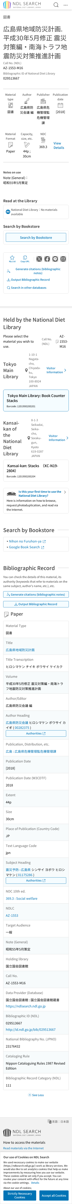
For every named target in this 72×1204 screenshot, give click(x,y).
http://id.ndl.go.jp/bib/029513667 (31, 1029)
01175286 (25, 874)
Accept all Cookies (54, 1195)
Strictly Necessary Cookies (20, 1195)
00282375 (22, 727)
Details (35, 1182)
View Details (59, 145)
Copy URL (25, 261)
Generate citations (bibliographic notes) (38, 271)
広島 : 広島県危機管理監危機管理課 (31, 751)
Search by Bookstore (36, 237)
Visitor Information (55, 370)
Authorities (34, 733)
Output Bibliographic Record (30, 280)
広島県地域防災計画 (20, 649)
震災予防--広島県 (18, 869)
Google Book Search (25, 546)
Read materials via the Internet (23, 1148)
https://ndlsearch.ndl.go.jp (26, 1006)
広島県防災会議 (17, 722)
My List (12, 261)
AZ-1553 (12, 915)
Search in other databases (28, 288)
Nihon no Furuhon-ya (25, 541)
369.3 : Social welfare (21, 898)
